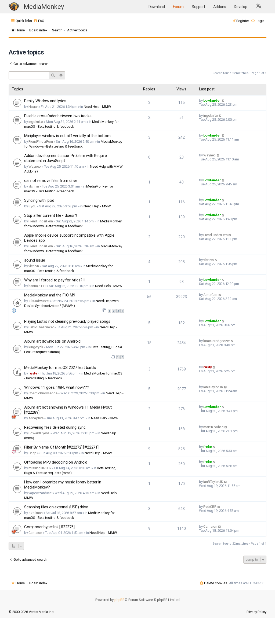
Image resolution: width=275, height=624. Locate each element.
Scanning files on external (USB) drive (56, 507)
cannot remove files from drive (50, 180)
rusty (32, 373)
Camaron (35, 533)
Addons (219, 7)
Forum (178, 7)
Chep (32, 453)
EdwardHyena (38, 433)
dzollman (35, 513)
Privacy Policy (256, 612)
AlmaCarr (210, 295)
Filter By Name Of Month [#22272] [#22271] (61, 447)
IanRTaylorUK (213, 387)
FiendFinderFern (40, 142)
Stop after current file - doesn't (50, 215)
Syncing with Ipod (39, 200)
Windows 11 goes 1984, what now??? (56, 387)
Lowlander (212, 100)
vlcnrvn (33, 186)
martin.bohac (213, 427)
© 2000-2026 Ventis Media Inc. (31, 612)
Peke (207, 447)
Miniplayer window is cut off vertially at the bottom (67, 135)
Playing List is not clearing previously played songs (67, 321)
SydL (32, 206)
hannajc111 (37, 286)
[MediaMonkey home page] (14, 6)
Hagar (33, 107)
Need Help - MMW (97, 107)
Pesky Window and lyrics (45, 100)
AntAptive (35, 418)
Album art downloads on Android (52, 341)
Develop (240, 7)
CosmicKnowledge (42, 393)
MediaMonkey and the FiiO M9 (49, 295)
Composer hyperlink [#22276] (49, 526)
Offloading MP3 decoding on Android (55, 462)
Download (157, 7)
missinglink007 (39, 468)
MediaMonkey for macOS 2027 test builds (60, 367)
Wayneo (34, 166)
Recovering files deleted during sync (55, 427)
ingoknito (35, 122)
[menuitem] (38, 21)
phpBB (119, 600)
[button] (259, 7)
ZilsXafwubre (38, 301)
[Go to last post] (223, 100)
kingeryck (35, 347)
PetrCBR (209, 507)
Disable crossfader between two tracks (58, 115)
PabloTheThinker (40, 327)
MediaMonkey (44, 6)
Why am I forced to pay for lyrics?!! (54, 280)
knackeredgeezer (216, 341)
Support (198, 7)
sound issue (34, 260)
